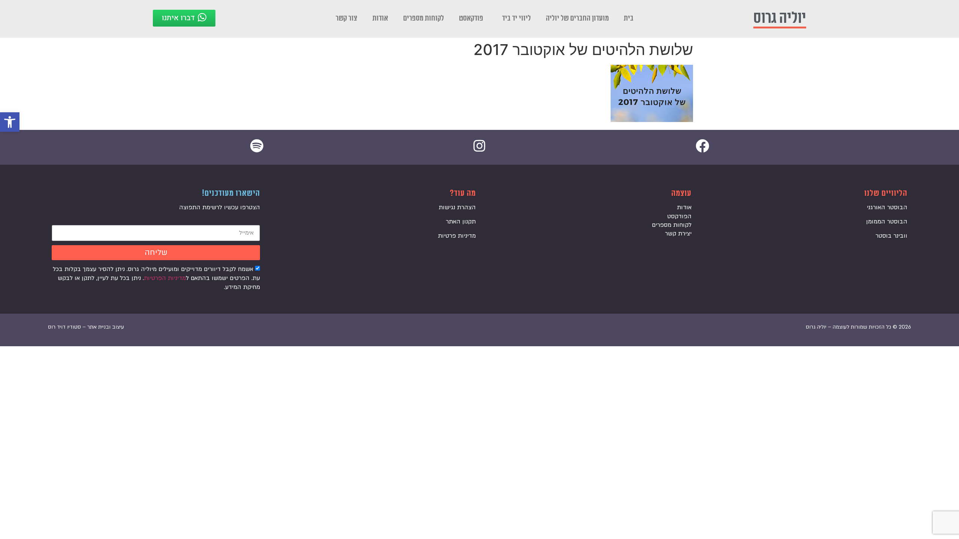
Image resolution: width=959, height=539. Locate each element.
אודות (380, 18)
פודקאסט (471, 18)
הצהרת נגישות (457, 207)
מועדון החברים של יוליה (577, 18)
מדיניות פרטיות (457, 236)
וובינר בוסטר (891, 236)
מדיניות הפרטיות (165, 278)
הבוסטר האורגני (887, 207)
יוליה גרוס (779, 18)
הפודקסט (679, 216)
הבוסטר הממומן (886, 221)
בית (628, 18)
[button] (9, 122)
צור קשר (346, 18)
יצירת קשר (678, 233)
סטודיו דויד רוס (64, 327)
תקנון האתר (461, 221)
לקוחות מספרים (423, 18)
